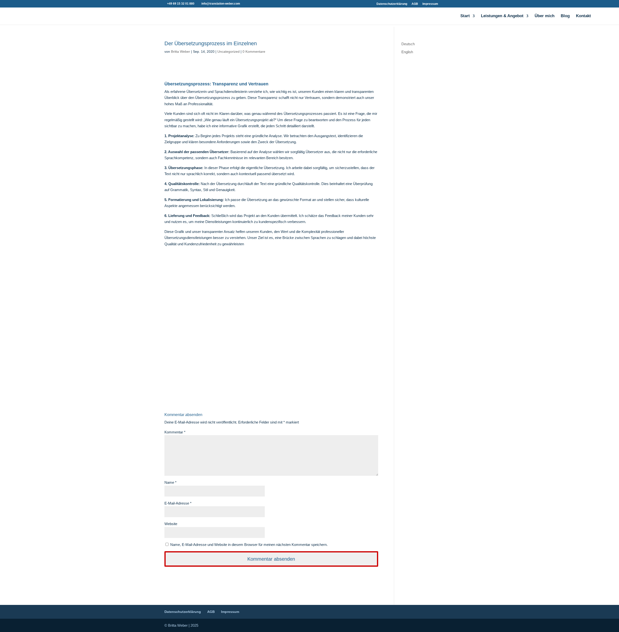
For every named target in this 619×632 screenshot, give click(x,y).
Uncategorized (228, 51)
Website (170, 524)
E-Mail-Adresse (178, 503)
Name (170, 482)
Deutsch (408, 44)
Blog (565, 16)
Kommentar (174, 432)
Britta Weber (180, 51)
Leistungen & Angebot (502, 16)
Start (465, 16)
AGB (415, 4)
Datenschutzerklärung (391, 4)
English (407, 52)
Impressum (430, 4)
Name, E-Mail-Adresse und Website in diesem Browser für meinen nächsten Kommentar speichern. (249, 545)
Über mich (544, 16)
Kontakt (583, 16)
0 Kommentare (254, 51)
